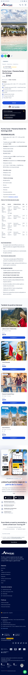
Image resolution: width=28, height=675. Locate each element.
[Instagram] (22, 1)
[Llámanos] (20, 5)
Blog (2, 570)
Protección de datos (5, 606)
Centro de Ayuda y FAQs (8, 591)
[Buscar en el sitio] (22, 5)
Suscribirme (14, 542)
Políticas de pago (5, 602)
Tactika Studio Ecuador (12, 670)
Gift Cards (3, 580)
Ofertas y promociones (6, 578)
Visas (2, 582)
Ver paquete (13, 337)
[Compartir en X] (8, 56)
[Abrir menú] (25, 4)
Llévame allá (5, 628)
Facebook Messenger (7, 595)
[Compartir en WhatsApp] (5, 56)
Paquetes (3, 576)
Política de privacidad (16, 537)
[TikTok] (26, 1)
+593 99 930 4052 (7, 622)
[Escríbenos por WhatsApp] (25, 672)
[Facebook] (20, 1)
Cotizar (14, 103)
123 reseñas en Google (6, 640)
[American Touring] (6, 4)
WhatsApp (5, 593)
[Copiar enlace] (11, 56)
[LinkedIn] (24, 1)
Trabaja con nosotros (5, 572)
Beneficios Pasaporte (5, 574)
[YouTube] (23, 643)
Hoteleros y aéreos (13, 197)
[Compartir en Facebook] (2, 56)
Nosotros (3, 568)
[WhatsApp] (26, 643)
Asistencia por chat (7, 589)
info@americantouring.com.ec (9, 624)
